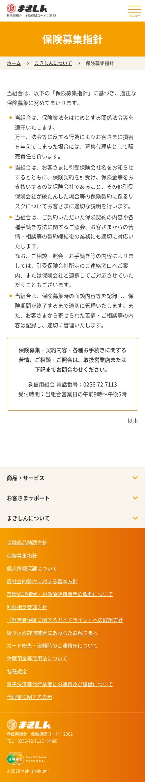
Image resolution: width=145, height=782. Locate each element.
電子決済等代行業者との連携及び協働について (60, 684)
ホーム (14, 63)
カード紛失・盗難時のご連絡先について (52, 645)
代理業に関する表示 (29, 697)
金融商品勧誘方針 (27, 542)
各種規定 (17, 671)
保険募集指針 (22, 555)
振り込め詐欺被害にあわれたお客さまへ (52, 632)
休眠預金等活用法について (37, 658)
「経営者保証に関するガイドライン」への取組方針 (65, 620)
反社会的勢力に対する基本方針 (42, 581)
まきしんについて (53, 63)
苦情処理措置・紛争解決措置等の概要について (60, 594)
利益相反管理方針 (27, 607)
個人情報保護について (32, 568)
